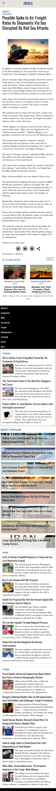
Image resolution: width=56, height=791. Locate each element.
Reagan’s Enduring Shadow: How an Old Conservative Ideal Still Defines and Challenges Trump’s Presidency (27, 698)
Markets (4, 308)
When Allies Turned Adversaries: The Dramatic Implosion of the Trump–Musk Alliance (24, 767)
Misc (3, 346)
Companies (5, 312)
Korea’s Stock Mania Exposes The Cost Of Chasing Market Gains (25, 498)
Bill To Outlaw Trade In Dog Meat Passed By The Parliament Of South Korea (25, 359)
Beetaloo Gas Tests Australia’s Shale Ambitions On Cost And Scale (26, 527)
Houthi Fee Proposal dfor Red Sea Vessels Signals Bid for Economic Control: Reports (27, 601)
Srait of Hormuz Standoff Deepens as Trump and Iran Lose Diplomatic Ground (27, 469)
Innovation (5, 322)
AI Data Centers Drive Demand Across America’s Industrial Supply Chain (24, 439)
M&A (3, 317)
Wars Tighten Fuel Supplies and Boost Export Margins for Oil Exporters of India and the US (27, 483)
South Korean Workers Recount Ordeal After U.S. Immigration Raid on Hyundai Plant (25, 721)
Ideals (28, 3)
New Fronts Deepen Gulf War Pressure (20, 580)
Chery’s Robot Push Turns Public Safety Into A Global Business (27, 512)
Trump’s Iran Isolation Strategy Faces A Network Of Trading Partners (26, 542)
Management (6, 332)
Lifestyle (4, 336)
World (3, 341)
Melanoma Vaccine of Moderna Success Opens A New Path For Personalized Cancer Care (27, 454)
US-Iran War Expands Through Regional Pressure (25, 622)
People (3, 327)
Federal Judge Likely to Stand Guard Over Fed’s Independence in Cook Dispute (24, 744)
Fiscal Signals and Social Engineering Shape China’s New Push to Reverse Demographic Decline (26, 675)
